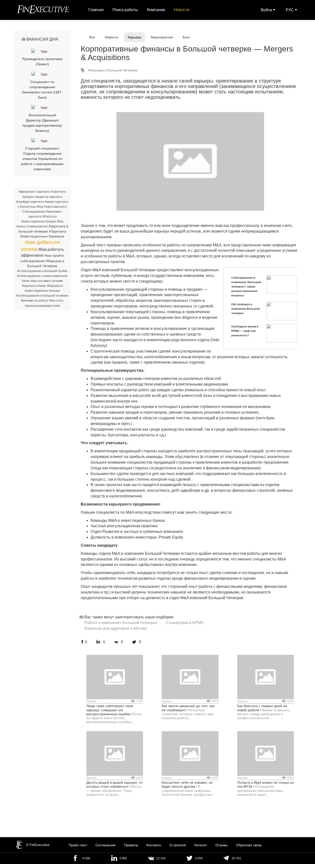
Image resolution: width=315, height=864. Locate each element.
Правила (131, 845)
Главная (96, 10)
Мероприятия (162, 37)
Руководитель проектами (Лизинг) (42, 61)
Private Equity (171, 537)
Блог (186, 37)
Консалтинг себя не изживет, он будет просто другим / (187, 784)
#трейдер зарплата (30, 201)
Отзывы (221, 845)
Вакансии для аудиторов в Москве (115, 628)
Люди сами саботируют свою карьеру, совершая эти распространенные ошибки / (109, 710)
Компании (156, 10)
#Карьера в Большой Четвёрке (113, 70)
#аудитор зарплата (48, 197)
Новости (181, 10)
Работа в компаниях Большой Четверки (120, 623)
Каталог (200, 845)
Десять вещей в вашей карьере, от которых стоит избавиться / (114, 784)
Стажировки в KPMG (185, 623)
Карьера (134, 37)
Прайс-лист (78, 845)
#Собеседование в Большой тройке (42, 271)
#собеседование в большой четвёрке (42, 295)
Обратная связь (249, 845)
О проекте (178, 845)
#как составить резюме (47, 281)
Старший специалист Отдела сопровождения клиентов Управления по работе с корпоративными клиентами (42, 158)
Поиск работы (125, 10)
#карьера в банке (34, 286)
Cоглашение (105, 845)
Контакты (153, 845)
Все (92, 37)
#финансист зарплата (34, 191)
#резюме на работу (34, 300)
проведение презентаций (114, 295)
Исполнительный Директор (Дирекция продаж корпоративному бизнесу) (42, 123)
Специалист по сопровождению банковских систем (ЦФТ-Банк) (42, 89)
